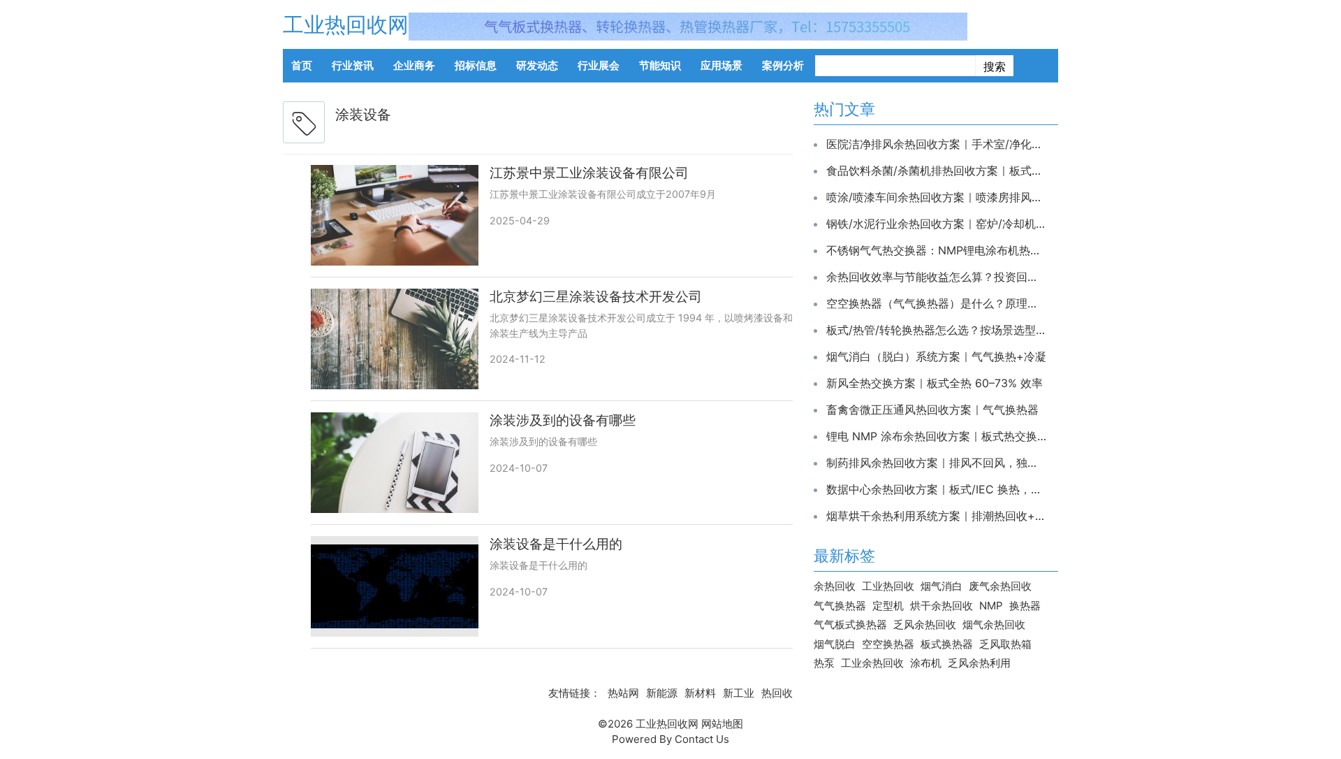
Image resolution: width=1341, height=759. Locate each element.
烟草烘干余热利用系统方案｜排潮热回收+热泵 (936, 515)
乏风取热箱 (1005, 644)
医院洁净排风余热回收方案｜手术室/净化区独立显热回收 (936, 144)
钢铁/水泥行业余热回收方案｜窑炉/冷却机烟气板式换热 (936, 223)
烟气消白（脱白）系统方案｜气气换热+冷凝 (936, 356)
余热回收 (835, 586)
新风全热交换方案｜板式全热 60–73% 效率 (934, 383)
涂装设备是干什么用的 (556, 544)
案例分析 (783, 65)
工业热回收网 (346, 24)
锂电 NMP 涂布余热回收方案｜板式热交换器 (936, 436)
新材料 (700, 693)
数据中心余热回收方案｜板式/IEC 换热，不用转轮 (936, 489)
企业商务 (414, 65)
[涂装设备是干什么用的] (394, 586)
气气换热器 (840, 605)
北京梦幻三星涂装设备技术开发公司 (596, 297)
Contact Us (702, 739)
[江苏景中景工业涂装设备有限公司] (394, 215)
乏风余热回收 (924, 624)
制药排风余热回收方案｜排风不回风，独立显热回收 (936, 462)
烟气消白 (941, 586)
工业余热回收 (872, 663)
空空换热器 (888, 644)
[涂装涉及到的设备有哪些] (394, 462)
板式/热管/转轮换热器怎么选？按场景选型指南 (936, 329)
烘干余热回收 (941, 605)
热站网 (623, 693)
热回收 (777, 693)
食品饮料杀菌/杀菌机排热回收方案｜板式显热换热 (936, 170)
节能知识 (660, 65)
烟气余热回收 (993, 624)
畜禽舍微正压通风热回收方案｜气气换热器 (932, 409)
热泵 (824, 663)
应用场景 (721, 65)
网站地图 (722, 723)
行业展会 (599, 65)
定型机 (888, 605)
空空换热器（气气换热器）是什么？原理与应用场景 (936, 303)
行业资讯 (353, 65)
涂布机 (925, 663)
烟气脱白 (835, 644)
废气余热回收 (1000, 586)
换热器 (1025, 605)
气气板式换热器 (850, 624)
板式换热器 (947, 644)
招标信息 (476, 65)
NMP (991, 605)
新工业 (738, 693)
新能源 (661, 693)
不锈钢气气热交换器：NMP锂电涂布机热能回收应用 (936, 250)
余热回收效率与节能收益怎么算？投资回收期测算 (936, 276)
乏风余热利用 (979, 663)
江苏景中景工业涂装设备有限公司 (589, 173)
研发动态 (537, 65)
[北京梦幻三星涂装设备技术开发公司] (394, 339)
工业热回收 (888, 586)
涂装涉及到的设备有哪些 (563, 420)
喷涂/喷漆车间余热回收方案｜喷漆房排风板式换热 (936, 197)
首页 (301, 65)
